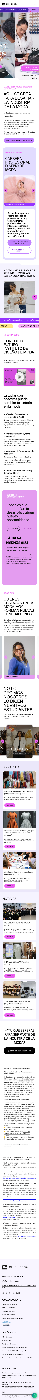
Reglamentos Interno (8, 1315)
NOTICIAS (9, 899)
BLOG (18, 1293)
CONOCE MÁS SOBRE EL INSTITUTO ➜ (19, 140)
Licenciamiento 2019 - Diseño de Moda (14, 1347)
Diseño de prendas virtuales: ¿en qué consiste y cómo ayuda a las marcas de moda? (19, 833)
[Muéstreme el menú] (31, 4)
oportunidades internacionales (27, 1236)
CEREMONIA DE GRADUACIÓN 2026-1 (17, 924)
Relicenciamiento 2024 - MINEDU (13, 1354)
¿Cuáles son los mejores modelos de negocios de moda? (18, 873)
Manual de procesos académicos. (13, 1318)
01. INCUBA (13, 528)
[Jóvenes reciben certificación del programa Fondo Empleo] (19, 989)
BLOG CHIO (11, 767)
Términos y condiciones (9, 1304)
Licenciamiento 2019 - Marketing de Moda (15, 1351)
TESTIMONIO (19, 753)
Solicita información (9, 1217)
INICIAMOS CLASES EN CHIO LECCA (16, 963)
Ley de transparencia (8, 1311)
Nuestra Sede (6, 1340)
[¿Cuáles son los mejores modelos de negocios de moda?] (19, 860)
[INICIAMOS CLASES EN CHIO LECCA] (19, 950)
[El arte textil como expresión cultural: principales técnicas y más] (19, 780)
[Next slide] (33, 190)
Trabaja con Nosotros (9, 1344)
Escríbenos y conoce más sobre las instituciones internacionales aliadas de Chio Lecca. (19, 1200)
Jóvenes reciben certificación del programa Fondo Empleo (17, 1002)
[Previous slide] (5, 190)
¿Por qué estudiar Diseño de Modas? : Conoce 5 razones (17, 1133)
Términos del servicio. (21, 1397)
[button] (35, 4)
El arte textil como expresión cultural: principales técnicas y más (18, 792)
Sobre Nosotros (7, 1337)
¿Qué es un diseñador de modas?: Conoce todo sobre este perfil (19, 1138)
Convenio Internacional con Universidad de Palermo (18, 1358)
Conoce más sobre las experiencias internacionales (19, 1178)
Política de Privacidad (8, 1308)
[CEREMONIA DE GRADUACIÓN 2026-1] (19, 911)
